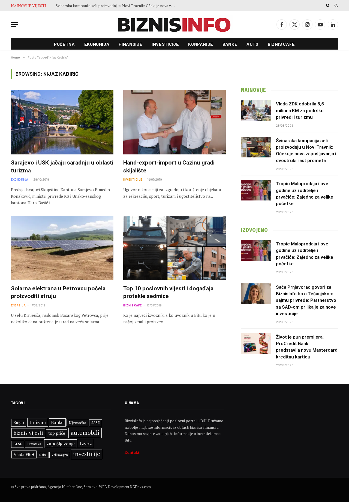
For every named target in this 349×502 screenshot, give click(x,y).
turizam (37, 422)
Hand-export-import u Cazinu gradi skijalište (169, 166)
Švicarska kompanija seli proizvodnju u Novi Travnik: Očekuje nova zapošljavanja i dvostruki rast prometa (117, 5)
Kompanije (200, 44)
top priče (56, 433)
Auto (252, 44)
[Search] (328, 5)
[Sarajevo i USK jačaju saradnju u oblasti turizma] (62, 122)
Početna (64, 44)
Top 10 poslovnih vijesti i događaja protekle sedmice (168, 292)
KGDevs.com (140, 486)
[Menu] (14, 25)
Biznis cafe (281, 44)
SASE (95, 422)
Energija (18, 305)
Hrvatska (34, 444)
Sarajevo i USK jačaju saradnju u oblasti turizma (62, 166)
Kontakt (132, 452)
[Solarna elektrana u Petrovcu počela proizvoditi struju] (62, 248)
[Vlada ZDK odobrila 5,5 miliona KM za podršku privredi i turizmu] (256, 110)
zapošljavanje (60, 443)
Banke (229, 44)
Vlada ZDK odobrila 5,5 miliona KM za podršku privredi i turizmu (300, 110)
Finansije (130, 44)
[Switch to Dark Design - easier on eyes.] (335, 5)
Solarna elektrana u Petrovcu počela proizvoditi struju (58, 292)
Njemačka (77, 422)
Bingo (18, 422)
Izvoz (86, 443)
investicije (86, 454)
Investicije (165, 44)
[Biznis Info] (174, 24)
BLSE (17, 444)
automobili (85, 432)
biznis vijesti (28, 432)
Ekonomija (97, 44)
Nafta (43, 455)
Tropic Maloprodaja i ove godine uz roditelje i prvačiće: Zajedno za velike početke (304, 193)
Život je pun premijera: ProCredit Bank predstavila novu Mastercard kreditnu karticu (307, 347)
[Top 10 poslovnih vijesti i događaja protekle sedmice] (174, 248)
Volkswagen (60, 455)
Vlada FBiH (24, 454)
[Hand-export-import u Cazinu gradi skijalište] (174, 122)
